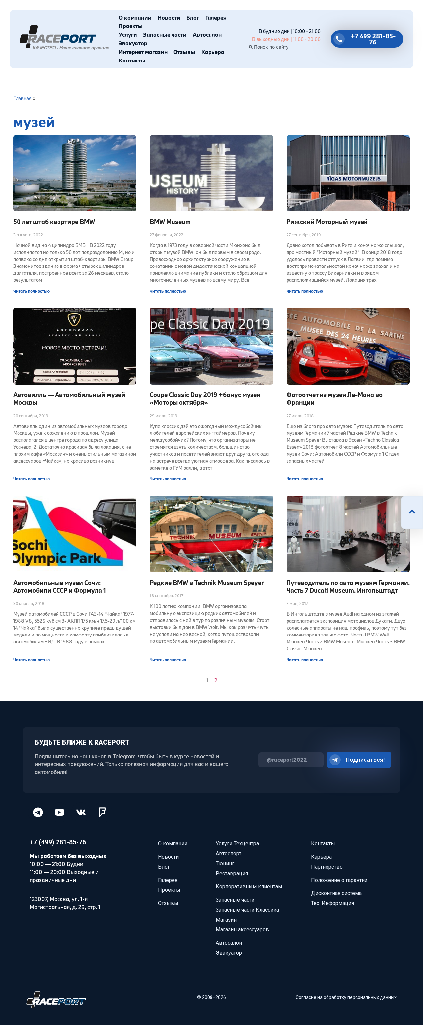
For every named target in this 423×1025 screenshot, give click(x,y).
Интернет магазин (143, 51)
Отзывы (184, 51)
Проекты (131, 25)
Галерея (216, 17)
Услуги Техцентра (237, 843)
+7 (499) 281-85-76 (58, 842)
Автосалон (207, 34)
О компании (135, 17)
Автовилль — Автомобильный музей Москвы (69, 398)
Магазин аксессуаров (242, 929)
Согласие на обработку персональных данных (346, 997)
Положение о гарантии (339, 880)
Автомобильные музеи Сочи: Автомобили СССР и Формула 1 (59, 586)
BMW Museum (170, 222)
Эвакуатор (133, 43)
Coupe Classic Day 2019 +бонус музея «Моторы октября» (205, 398)
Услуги (128, 34)
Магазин (226, 920)
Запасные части (165, 34)
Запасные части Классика (247, 910)
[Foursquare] (102, 812)
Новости (169, 17)
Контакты (132, 60)
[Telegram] (38, 812)
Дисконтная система (336, 893)
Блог (192, 17)
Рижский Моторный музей (327, 222)
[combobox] (284, 47)
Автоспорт (228, 853)
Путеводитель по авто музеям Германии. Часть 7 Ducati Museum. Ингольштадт (348, 586)
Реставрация (232, 873)
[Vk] (81, 812)
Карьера (212, 51)
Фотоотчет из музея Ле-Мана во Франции (335, 398)
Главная (22, 98)
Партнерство (327, 867)
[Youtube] (59, 812)
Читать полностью (31, 291)
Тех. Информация (332, 903)
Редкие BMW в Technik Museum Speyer (207, 583)
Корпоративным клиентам (249, 886)
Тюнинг (225, 863)
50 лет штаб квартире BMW (54, 222)
